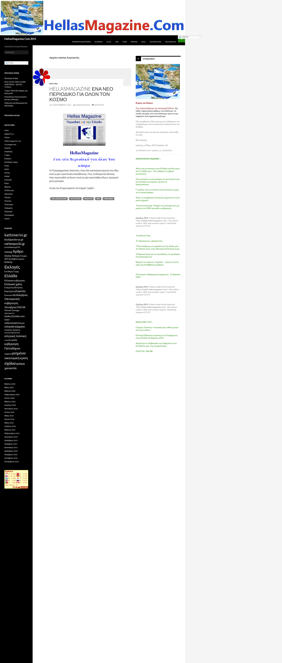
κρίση (14, 340)
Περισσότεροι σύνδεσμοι (148, 159)
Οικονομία (8, 194)
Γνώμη (7, 155)
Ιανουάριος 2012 (11, 437)
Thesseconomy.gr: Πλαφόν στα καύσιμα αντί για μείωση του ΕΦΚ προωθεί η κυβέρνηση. (157, 206)
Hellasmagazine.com (12, 141)
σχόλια (10, 363)
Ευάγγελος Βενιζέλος (13, 287)
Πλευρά (7, 197)
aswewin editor (82, 105)
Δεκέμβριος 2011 (11, 440)
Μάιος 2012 (9, 423)
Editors (53, 84)
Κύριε (6, 183)
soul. (143, 42)
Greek (184, 37)
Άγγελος (7, 148)
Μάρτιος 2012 (9, 430)
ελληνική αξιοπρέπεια (12, 333)
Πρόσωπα (8, 211)
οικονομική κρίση (16, 358)
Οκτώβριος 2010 (10, 458)
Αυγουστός (75, 199)
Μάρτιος (7, 187)
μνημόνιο (19, 353)
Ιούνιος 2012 (9, 419)
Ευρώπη (20, 291)
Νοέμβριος (22, 294)
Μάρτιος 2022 (9, 391)
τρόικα (20, 363)
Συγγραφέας (9, 215)
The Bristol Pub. (143, 235)
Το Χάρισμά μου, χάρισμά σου (149, 241)
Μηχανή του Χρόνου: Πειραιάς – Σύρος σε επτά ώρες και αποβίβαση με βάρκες (157, 263)
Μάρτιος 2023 (9, 384)
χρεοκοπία (10, 368)
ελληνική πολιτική (15, 336)
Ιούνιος (7, 173)
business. (99, 42)
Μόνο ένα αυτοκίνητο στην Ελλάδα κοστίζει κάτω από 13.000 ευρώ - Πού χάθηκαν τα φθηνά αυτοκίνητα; (158, 171)
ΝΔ (14, 295)
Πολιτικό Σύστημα (11, 310)
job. (117, 42)
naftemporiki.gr (14, 243)
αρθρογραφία (11, 322)
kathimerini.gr (15, 235)
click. (108, 42)
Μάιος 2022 (9, 387)
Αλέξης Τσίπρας (12, 255)
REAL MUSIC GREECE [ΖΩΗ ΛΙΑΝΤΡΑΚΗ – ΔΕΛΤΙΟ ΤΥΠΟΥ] (15, 84)
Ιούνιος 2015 (9, 412)
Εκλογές (12, 266)
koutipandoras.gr (13, 239)
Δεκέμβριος (13, 259)
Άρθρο (18, 251)
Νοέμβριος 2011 (10, 444)
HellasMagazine (59, 199)
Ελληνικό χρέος (13, 284)
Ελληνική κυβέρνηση (14, 280)
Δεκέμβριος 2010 (11, 451)
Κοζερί (7, 176)
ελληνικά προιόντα (12, 330)
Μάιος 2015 (9, 416)
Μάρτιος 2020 (9, 401)
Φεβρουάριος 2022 (12, 394)
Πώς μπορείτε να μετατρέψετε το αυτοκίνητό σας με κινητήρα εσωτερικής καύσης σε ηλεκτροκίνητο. (158, 182)
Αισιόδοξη (8, 151)
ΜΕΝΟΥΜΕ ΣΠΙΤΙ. (144, 322)
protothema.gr (10, 247)
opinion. (134, 42)
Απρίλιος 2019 (10, 405)
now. (124, 42)
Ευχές (6, 166)
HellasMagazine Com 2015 (20, 38)
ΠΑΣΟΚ (21, 307)
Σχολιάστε (99, 105)
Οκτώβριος (10, 307)
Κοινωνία (8, 180)
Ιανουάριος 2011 (11, 447)
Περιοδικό (108, 199)
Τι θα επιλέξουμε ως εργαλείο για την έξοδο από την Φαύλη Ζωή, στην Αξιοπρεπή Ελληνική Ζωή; (157, 247)
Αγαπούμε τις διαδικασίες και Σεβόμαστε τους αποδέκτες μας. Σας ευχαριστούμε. (156, 344)
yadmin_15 (156, 150)
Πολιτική (7, 201)
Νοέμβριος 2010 (10, 454)
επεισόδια (7, 340)
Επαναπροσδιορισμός (81, 42)
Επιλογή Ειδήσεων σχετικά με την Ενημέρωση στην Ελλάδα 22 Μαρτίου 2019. (156, 336)
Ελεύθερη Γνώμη (11, 162)
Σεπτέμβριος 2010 (11, 461)
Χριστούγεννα (9, 313)
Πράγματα (8, 208)
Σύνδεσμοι (149, 59)
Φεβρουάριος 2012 (12, 433)
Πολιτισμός (8, 204)
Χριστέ (7, 219)
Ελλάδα (10, 275)
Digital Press (9, 134)
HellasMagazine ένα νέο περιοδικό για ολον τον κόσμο (81, 94)
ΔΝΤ (6, 259)
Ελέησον (7, 159)
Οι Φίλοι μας (9, 190)
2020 (6, 130)
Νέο (98, 199)
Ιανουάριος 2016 (11, 409)
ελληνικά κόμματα (14, 326)
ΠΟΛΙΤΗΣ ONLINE (144, 351)
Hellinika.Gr (170, 42)
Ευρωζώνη (9, 291)
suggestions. (155, 42)
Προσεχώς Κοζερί (11, 78)
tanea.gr (8, 251)
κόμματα (8, 354)
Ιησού (6, 169)
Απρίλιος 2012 (10, 426)
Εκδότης (89, 199)
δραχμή (21, 323)
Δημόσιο (21, 259)
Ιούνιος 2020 (9, 398)
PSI (18, 247)
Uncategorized (10, 144)
